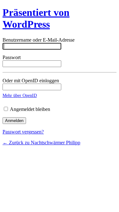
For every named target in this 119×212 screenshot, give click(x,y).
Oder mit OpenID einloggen (31, 80)
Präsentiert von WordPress (36, 18)
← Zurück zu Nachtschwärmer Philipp (41, 142)
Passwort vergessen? (23, 131)
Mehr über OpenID (20, 95)
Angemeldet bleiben (29, 109)
